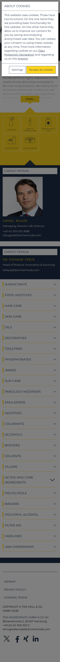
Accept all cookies (41, 69)
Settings (17, 69)
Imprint (23, 58)
